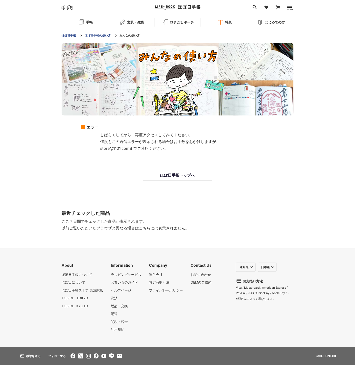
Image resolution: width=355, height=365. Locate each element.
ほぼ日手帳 (69, 35)
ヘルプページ (121, 290)
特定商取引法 (159, 282)
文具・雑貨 (135, 22)
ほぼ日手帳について (77, 274)
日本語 (265, 267)
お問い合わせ (201, 274)
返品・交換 (119, 306)
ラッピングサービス (126, 274)
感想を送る (33, 356)
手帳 (89, 22)
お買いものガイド (124, 282)
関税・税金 (119, 322)
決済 (114, 298)
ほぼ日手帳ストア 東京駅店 (82, 290)
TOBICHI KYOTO (75, 306)
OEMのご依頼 (201, 282)
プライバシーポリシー (166, 290)
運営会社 (156, 274)
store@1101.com (114, 148)
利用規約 (117, 329)
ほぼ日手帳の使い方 (98, 35)
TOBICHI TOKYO (75, 298)
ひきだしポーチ (182, 22)
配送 (114, 314)
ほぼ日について (73, 282)
